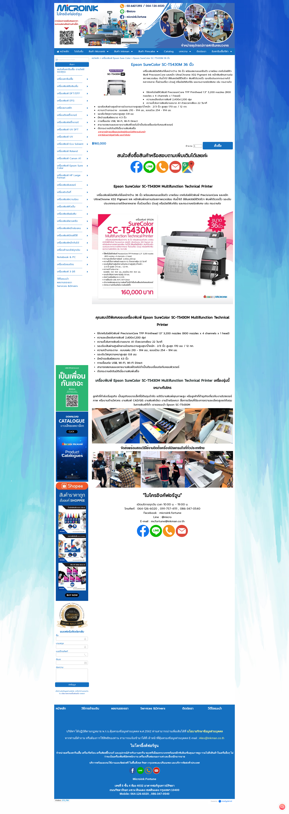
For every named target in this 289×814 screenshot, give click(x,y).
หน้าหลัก (95, 58)
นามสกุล (60, 643)
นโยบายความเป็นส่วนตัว (70, 693)
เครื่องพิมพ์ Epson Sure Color (116, 58)
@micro (167, 517)
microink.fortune (170, 513)
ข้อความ (59, 667)
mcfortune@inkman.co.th (168, 521)
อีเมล (58, 659)
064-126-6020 (147, 509)
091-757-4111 (168, 509)
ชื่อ (57, 635)
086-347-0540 (190, 509)
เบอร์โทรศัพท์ (62, 651)
